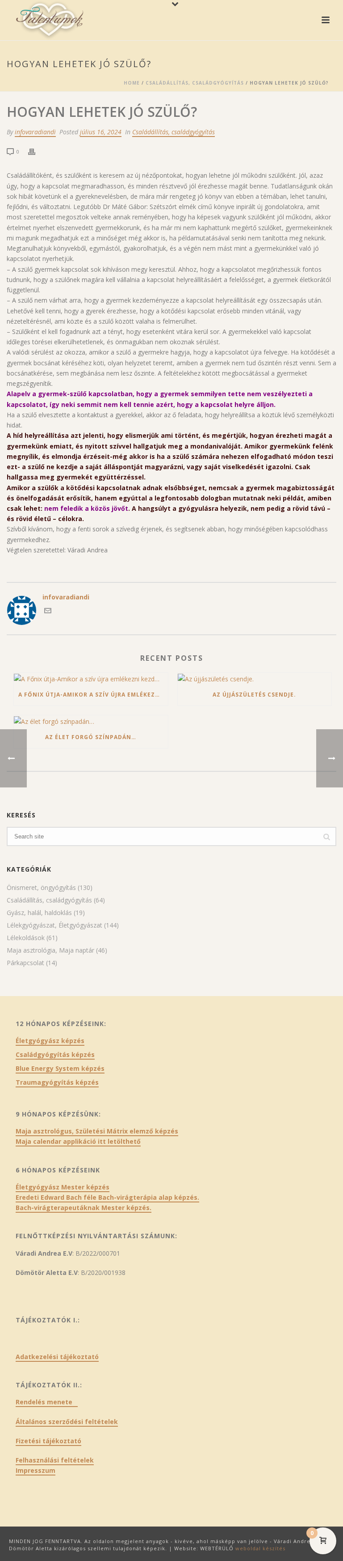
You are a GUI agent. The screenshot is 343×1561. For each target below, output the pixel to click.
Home (132, 83)
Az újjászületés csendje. (254, 694)
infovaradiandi (35, 132)
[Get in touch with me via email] (47, 611)
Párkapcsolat (25, 963)
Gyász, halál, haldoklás (39, 913)
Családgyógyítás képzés (55, 1055)
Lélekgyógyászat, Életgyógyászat (54, 925)
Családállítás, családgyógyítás (195, 83)
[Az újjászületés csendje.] (255, 678)
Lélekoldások (26, 938)
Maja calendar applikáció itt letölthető (78, 1141)
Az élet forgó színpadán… (90, 737)
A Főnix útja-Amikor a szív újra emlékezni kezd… (93, 694)
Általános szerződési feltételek (67, 1421)
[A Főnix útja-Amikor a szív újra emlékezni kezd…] (91, 678)
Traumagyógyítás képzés (57, 1082)
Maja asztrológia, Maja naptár (50, 950)
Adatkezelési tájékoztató (57, 1356)
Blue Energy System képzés (60, 1069)
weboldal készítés (260, 1548)
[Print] (36, 151)
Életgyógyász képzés (50, 1041)
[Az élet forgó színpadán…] (91, 721)
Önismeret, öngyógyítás (41, 888)
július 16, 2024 (100, 132)
